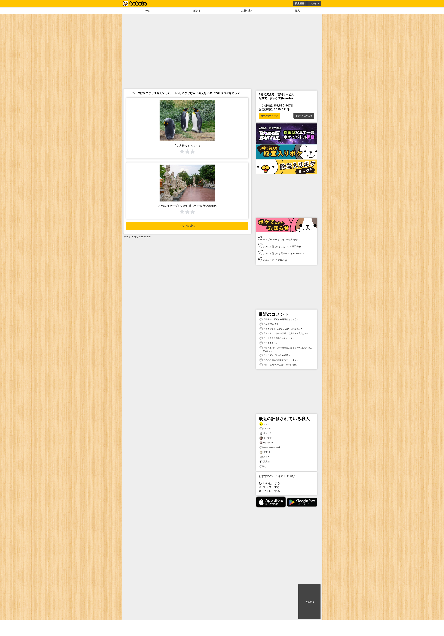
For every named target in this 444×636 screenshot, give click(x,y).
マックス (267, 423)
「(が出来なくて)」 (272, 324)
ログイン (314, 3)
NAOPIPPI (146, 236)
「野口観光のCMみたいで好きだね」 (280, 364)
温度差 (266, 461)
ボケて (127, 236)
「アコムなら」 (270, 343)
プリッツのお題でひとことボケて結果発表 (279, 245)
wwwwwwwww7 (271, 447)
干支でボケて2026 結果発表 (272, 259)
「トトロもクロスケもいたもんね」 (280, 338)
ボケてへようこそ (304, 115)
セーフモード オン (269, 115)
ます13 (266, 452)
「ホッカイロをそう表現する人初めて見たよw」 (286, 333)
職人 (297, 10)
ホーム (146, 10)
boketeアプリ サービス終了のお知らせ (278, 238)
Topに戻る (309, 601)
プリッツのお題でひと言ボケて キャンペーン (281, 252)
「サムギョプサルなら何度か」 (277, 355)
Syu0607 (267, 428)
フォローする (270, 487)
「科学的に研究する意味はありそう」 (281, 319)
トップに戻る (187, 225)
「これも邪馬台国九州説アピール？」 (281, 360)
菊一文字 (267, 438)
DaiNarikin (268, 442)
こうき (266, 456)
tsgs (265, 466)
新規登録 (300, 3)
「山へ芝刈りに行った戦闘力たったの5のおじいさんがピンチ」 (287, 349)
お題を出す (247, 10)
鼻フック (267, 433)
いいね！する (271, 483)
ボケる (196, 10)
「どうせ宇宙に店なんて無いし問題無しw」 (284, 328)
